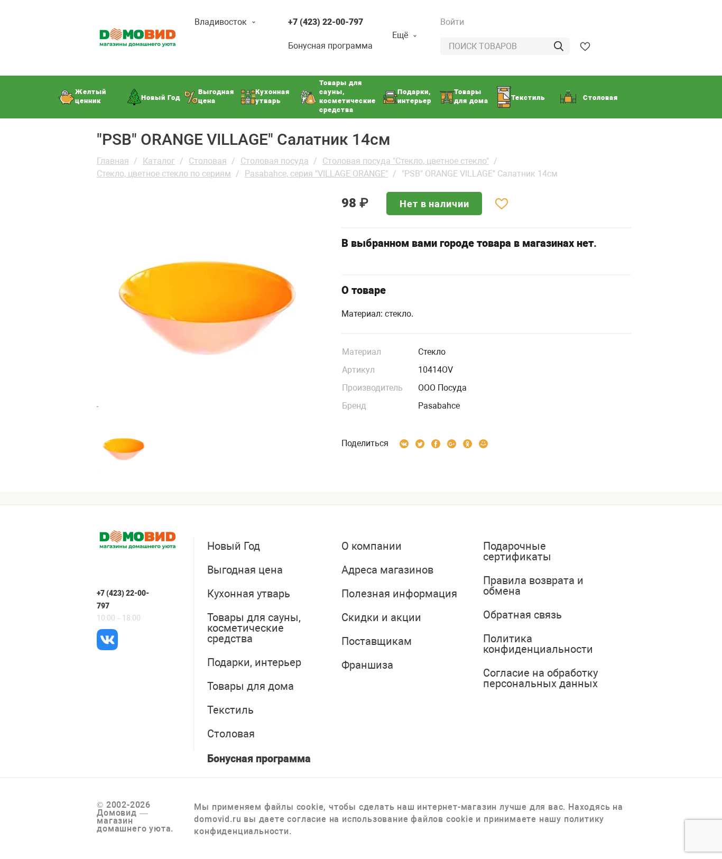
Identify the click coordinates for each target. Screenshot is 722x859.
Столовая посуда (274, 161)
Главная (113, 161)
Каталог (159, 161)
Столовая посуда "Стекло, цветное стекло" (405, 161)
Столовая (208, 161)
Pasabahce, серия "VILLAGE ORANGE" (316, 174)
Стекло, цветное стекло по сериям (164, 174)
